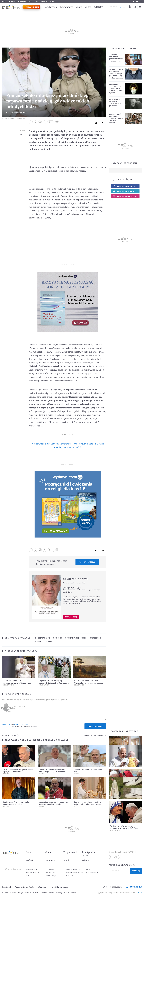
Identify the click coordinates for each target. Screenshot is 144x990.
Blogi (36, 1)
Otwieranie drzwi (75, 579)
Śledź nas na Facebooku (126, 186)
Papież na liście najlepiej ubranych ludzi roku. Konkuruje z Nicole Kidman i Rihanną (54, 683)
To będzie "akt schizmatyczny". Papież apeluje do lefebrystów (18, 770)
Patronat (73, 893)
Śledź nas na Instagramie (126, 196)
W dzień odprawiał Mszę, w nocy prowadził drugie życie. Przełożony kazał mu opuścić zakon (116, 74)
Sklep (52, 1)
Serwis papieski (31, 869)
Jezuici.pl (6, 887)
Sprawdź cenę (71, 617)
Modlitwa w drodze (24, 1)
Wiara (79, 7)
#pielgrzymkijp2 (42, 637)
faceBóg (44, 1)
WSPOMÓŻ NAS (136, 887)
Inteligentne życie (89, 854)
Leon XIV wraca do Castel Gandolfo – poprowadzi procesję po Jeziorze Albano (89, 683)
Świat (29, 852)
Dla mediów (43, 893)
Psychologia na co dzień (74, 872)
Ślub (27, 876)
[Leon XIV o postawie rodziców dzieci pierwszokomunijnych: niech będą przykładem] (125, 756)
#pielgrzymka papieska (75, 637)
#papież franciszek (43, 641)
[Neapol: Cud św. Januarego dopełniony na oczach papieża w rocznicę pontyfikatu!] (54, 788)
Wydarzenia (51, 7)
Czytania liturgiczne (73, 869)
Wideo (88, 7)
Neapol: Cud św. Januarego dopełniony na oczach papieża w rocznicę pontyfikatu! (54, 804)
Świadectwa (50, 872)
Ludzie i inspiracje (92, 872)
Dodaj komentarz (95, 726)
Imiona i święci (51, 876)
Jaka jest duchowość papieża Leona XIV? (88, 770)
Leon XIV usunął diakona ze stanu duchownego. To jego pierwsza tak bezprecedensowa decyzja (52, 771)
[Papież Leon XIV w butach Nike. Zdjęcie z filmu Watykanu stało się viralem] (125, 788)
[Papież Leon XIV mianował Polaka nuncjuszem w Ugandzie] (18, 788)
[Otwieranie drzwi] (46, 597)
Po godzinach (70, 852)
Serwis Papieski (19, 112)
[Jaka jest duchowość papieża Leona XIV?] (89, 756)
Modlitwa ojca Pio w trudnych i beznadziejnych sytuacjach (116, 102)
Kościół (9, 112)
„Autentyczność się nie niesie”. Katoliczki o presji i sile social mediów (116, 118)
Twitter (137, 1)
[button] (129, 7)
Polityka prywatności (24, 893)
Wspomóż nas (89, 562)
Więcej (97, 7)
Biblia (4, 1)
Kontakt (35, 893)
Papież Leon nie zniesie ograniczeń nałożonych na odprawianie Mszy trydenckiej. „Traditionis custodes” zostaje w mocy (88, 805)
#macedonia (95, 637)
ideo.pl (140, 893)
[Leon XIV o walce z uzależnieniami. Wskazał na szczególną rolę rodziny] (18, 667)
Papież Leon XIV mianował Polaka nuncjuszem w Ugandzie (16, 803)
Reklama (51, 893)
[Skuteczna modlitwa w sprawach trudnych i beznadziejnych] (133, 59)
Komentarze (66, 7)
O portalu (5, 893)
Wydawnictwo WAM (24, 887)
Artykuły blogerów (32, 872)
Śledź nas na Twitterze (126, 191)
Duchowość (50, 869)
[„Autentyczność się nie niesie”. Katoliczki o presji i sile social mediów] (133, 118)
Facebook (133, 1)
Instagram (141, 1)
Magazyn (12, 1)
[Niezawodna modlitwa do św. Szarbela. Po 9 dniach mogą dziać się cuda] (133, 88)
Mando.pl (42, 887)
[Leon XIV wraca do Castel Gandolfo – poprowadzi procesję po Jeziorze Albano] (89, 667)
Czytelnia (50, 860)
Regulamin (13, 893)
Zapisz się (136, 871)
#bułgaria (57, 637)
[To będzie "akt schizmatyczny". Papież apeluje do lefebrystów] (18, 756)
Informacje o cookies (62, 893)
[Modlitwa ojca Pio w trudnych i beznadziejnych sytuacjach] (133, 103)
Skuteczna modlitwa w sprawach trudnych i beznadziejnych (116, 57)
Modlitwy (69, 876)
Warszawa (113, 7)
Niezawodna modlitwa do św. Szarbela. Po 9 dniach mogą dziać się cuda (116, 88)
